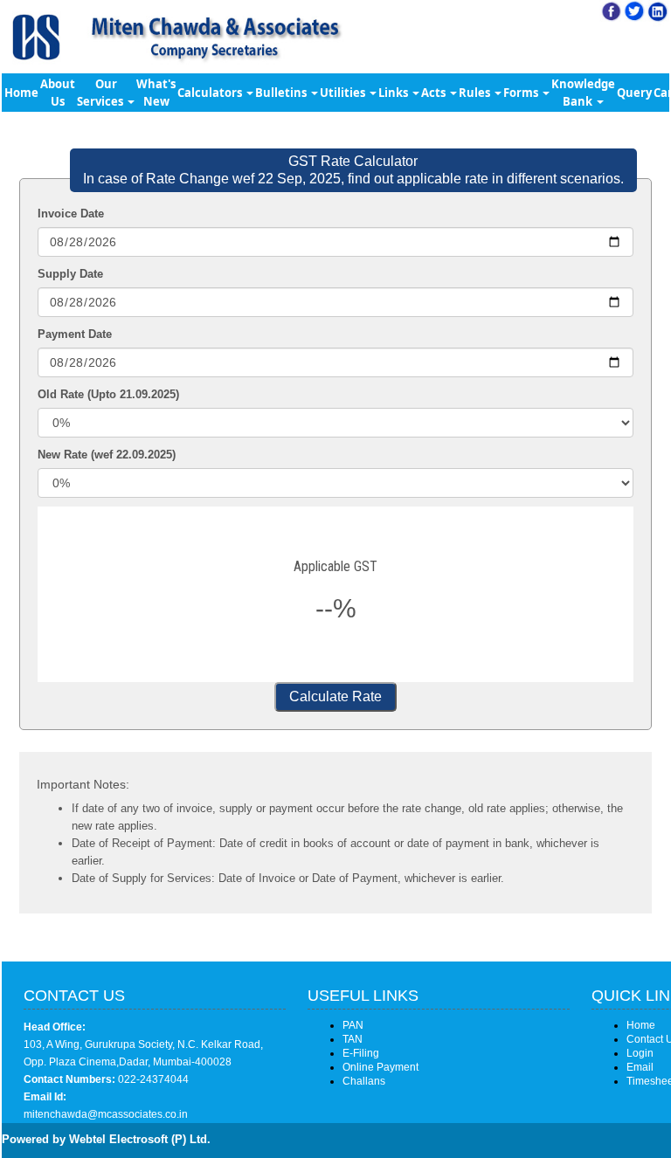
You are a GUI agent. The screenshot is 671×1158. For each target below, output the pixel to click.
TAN (352, 1039)
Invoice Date (71, 213)
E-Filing (360, 1053)
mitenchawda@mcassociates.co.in (106, 1114)
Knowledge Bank (583, 92)
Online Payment (380, 1067)
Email (640, 1067)
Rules (476, 92)
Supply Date (70, 273)
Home (21, 92)
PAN (352, 1025)
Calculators (211, 92)
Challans (363, 1081)
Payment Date (75, 334)
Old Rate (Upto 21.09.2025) (108, 394)
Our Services (101, 92)
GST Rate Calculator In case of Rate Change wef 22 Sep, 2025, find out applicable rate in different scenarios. (353, 170)
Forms (522, 92)
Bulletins (282, 92)
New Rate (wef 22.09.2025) (107, 454)
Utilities (344, 92)
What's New (156, 92)
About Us (57, 92)
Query (634, 92)
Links (394, 92)
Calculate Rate (335, 696)
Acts (434, 92)
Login (640, 1053)
